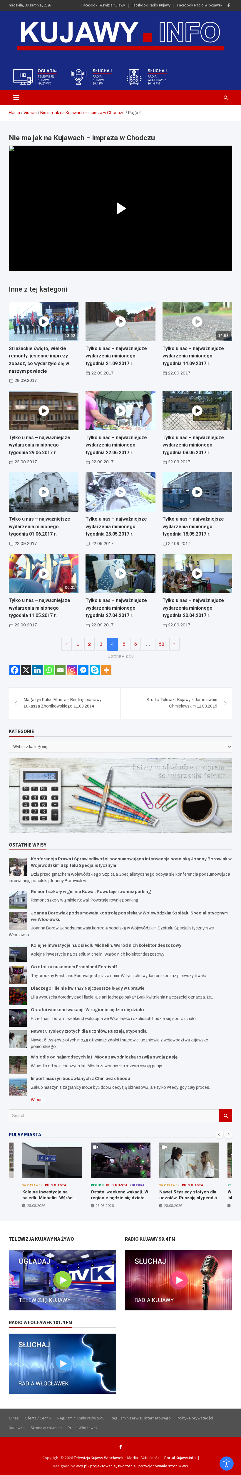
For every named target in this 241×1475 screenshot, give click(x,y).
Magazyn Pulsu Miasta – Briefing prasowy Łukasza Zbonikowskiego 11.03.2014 (62, 703)
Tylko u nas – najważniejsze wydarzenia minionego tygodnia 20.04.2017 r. (193, 608)
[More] (106, 670)
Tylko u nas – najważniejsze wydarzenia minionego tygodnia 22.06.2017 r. (116, 445)
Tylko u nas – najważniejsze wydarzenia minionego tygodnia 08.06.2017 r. (193, 445)
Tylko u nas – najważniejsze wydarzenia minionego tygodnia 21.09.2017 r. (116, 356)
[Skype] (95, 670)
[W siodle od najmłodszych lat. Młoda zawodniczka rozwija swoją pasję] (18, 1065)
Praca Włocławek (83, 1427)
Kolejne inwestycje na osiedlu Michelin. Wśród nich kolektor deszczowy (106, 945)
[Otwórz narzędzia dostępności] (227, 1463)
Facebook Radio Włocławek (199, 5)
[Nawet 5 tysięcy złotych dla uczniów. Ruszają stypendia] (18, 1039)
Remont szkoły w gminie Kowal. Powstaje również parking (91, 891)
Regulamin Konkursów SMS (81, 1418)
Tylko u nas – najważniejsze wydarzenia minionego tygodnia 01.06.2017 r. (39, 526)
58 (161, 644)
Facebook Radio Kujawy (151, 5)
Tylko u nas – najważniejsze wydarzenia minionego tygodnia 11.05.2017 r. (39, 608)
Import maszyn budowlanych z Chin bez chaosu (80, 1078)
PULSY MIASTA (25, 1134)
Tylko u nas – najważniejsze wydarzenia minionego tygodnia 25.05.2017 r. (116, 526)
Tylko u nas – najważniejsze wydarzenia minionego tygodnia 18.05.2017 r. (193, 526)
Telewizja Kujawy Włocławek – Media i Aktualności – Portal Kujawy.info (135, 1457)
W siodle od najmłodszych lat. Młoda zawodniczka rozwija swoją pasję (104, 1057)
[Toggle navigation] (16, 97)
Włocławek (32, 1185)
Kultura (137, 1185)
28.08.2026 (36, 1205)
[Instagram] (72, 670)
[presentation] (219, 1134)
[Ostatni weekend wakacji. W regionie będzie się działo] (18, 1018)
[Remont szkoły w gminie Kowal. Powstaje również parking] (18, 900)
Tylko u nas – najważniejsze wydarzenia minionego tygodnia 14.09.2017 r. (193, 356)
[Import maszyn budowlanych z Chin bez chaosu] (18, 1087)
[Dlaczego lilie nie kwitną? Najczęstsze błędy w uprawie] (18, 996)
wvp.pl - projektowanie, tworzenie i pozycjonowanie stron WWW (132, 1466)
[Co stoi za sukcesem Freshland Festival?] (18, 975)
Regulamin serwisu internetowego (141, 1418)
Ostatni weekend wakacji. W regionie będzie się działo (87, 1010)
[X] (26, 670)
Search (225, 1115)
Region (97, 1185)
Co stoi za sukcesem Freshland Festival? (74, 967)
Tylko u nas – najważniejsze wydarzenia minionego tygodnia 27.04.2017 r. (116, 608)
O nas (14, 1418)
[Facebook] (228, 5)
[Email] (60, 670)
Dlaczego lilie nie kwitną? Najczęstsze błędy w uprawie (88, 988)
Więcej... (38, 1100)
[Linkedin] (37, 670)
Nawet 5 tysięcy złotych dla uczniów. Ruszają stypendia (89, 1031)
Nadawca (17, 1427)
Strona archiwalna (46, 1427)
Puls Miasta (55, 1185)
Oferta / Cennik (38, 1418)
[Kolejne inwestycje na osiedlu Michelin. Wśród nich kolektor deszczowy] (18, 953)
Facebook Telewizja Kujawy (103, 5)
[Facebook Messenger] (83, 670)
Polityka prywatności (195, 1418)
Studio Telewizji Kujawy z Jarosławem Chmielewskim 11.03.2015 (181, 703)
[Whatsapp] (49, 670)
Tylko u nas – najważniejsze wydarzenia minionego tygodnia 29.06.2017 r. (39, 445)
